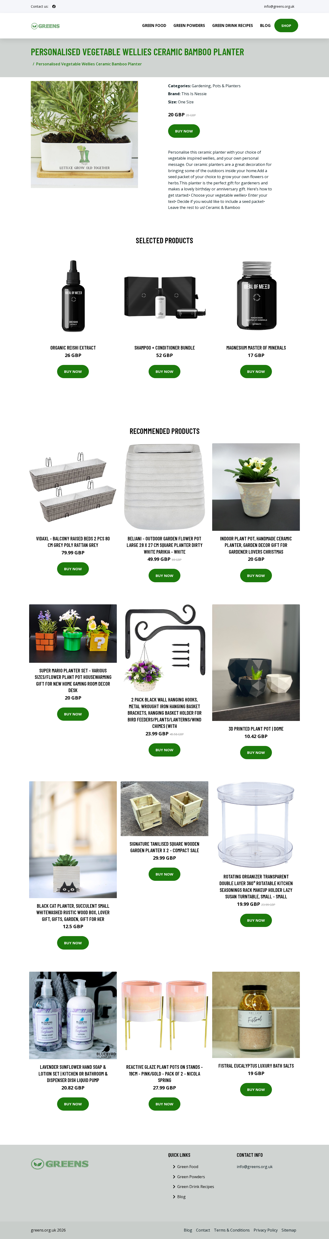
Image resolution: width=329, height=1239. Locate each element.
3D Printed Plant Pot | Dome (256, 729)
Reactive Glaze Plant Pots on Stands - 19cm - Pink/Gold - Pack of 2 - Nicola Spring (164, 1073)
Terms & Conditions (232, 1230)
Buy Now (184, 131)
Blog (265, 25)
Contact (203, 1230)
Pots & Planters (227, 85)
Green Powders (189, 25)
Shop (286, 25)
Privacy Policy (266, 1230)
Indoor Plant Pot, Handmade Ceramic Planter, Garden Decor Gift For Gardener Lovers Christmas (256, 545)
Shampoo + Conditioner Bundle (164, 347)
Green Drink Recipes (232, 25)
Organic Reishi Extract (73, 347)
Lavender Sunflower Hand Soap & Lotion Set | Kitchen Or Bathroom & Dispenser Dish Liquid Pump (73, 1073)
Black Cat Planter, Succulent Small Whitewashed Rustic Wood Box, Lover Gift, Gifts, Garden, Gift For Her (73, 912)
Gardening (201, 85)
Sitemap (289, 1230)
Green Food (154, 25)
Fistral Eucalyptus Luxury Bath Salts (256, 1066)
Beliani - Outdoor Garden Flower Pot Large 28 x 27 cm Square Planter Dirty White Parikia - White (165, 545)
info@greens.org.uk (279, 6)
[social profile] (54, 6)
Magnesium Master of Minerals (256, 347)
